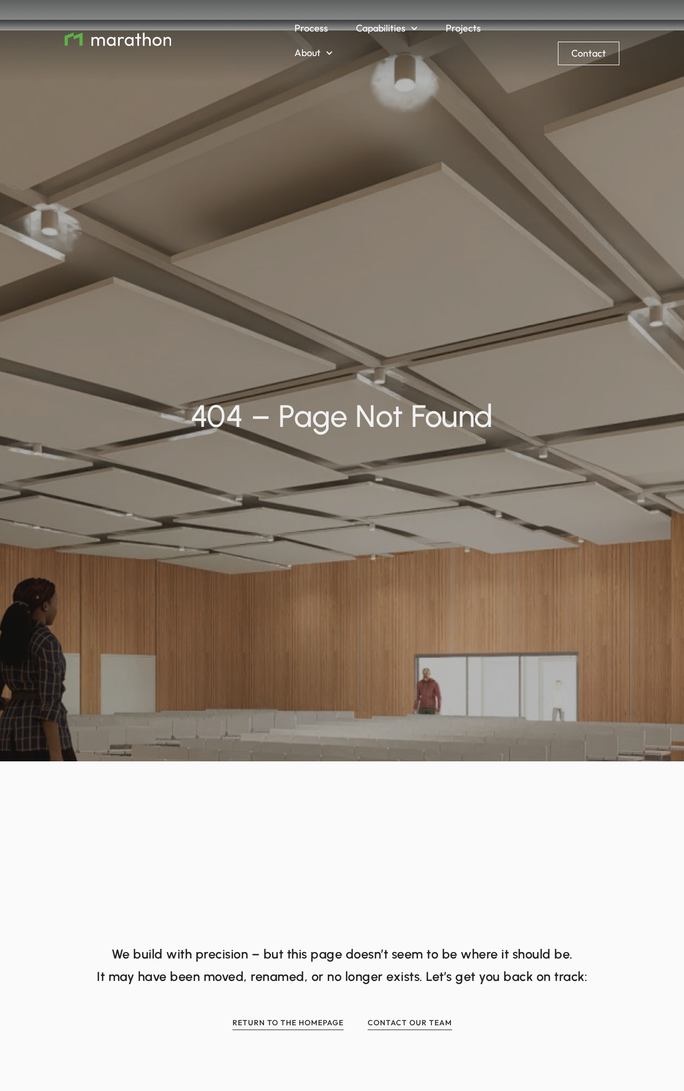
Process (311, 28)
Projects (463, 28)
